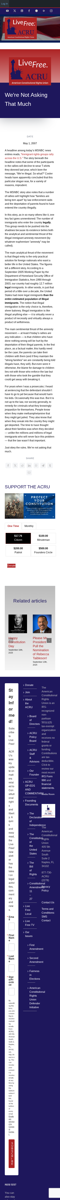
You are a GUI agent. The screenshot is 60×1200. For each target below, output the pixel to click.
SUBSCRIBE (12, 1153)
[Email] (29, 472)
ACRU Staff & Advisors (31, 756)
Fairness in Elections (31, 975)
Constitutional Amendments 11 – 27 (31, 891)
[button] (10, 640)
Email (11, 918)
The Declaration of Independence (31, 819)
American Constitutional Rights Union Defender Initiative (31, 998)
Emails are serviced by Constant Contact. (11, 1125)
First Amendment (31, 947)
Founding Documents (30, 802)
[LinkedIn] (29, 465)
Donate (11, 565)
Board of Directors (31, 720)
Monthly (28, 526)
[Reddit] (22, 465)
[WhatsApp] (36, 465)
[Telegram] (43, 465)
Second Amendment (31, 960)
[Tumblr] (50, 465)
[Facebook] (8, 465)
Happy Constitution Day (16, 642)
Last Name (11, 959)
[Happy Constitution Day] (17, 616)
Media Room (48, 794)
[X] (15, 465)
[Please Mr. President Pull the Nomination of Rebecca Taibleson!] (42, 616)
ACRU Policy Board (31, 737)
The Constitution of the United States (31, 844)
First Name (11, 938)
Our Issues (28, 934)
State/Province (11, 981)
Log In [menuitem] (4, 3)
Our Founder (31, 772)
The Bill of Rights (31, 868)
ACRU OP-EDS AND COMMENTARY (30, 787)
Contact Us (48, 902)
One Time (13, 526)
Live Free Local (28, 910)
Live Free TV (29, 923)
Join (27, 692)
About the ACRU (29, 703)
